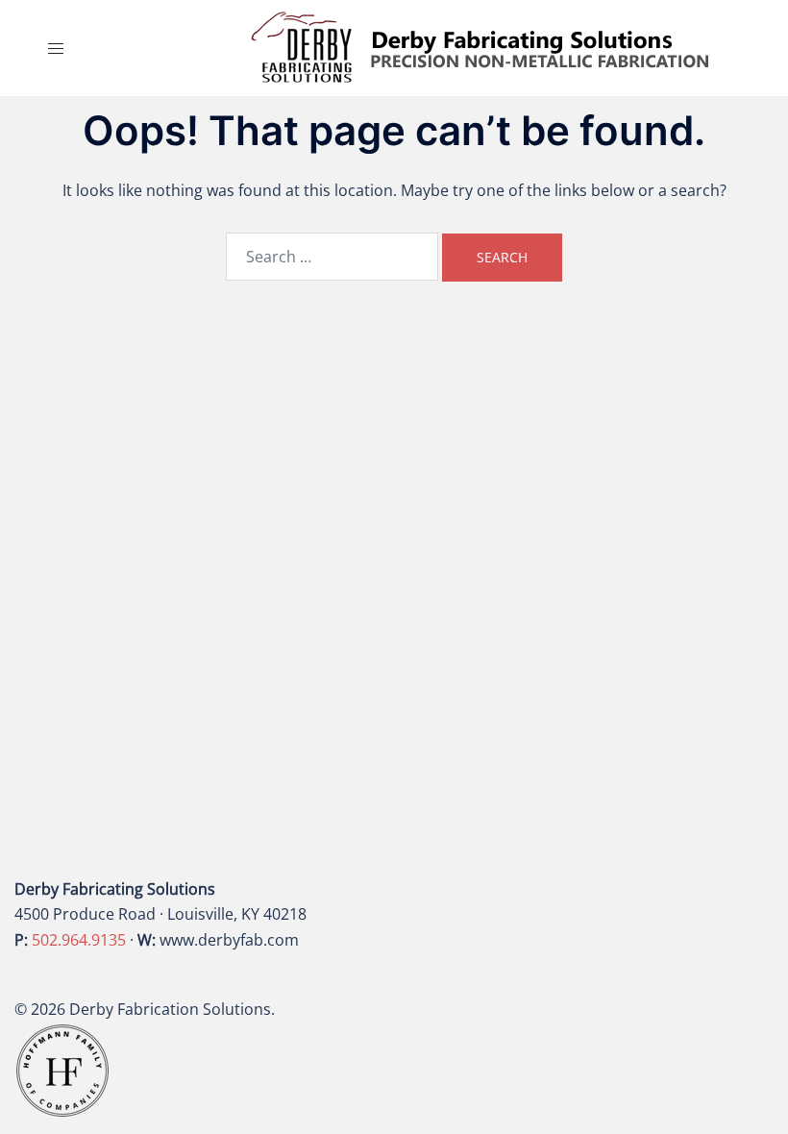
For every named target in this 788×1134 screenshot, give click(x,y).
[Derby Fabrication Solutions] (480, 46)
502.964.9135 (79, 939)
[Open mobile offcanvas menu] (55, 49)
